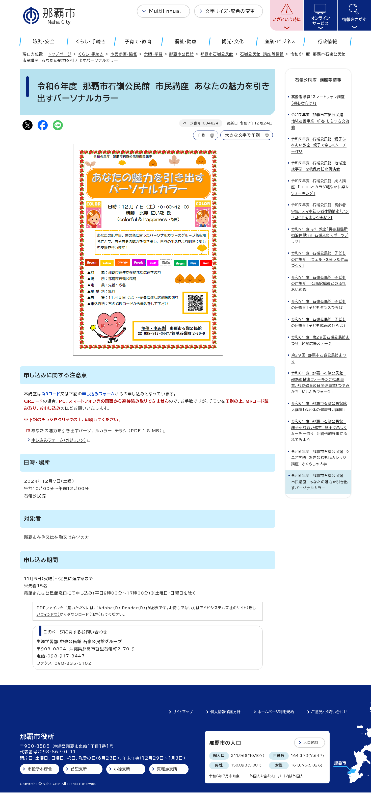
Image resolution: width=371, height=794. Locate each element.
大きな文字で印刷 (242, 135)
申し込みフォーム (58, 440)
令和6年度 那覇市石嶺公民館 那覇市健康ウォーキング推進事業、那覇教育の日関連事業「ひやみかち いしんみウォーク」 (320, 382)
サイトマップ (183, 712)
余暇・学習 (153, 54)
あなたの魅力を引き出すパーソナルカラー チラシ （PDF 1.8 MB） (96, 431)
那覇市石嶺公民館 (217, 54)
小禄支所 (122, 769)
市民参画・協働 (123, 54)
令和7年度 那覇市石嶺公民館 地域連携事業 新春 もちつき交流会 (320, 121)
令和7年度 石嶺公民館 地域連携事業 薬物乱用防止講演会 (318, 166)
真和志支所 (167, 769)
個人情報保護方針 (225, 712)
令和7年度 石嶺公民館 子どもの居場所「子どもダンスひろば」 (318, 304)
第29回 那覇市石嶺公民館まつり (319, 358)
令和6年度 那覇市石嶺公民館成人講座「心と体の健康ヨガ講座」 (319, 406)
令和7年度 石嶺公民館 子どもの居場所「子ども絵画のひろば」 (318, 322)
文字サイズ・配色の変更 (230, 11)
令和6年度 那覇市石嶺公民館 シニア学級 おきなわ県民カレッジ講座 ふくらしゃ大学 (320, 458)
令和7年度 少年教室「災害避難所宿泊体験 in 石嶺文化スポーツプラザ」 (319, 235)
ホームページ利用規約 (276, 712)
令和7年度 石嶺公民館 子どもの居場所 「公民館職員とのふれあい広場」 (318, 283)
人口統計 (311, 742)
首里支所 (79, 769)
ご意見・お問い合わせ (329, 712)
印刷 (201, 135)
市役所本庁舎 (40, 769)
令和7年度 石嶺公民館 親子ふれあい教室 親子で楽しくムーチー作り (319, 145)
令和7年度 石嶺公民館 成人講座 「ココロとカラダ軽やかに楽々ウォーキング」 (320, 187)
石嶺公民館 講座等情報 (262, 54)
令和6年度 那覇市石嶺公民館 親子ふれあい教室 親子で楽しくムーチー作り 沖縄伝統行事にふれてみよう (319, 430)
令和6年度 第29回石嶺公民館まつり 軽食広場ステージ (320, 340)
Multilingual (165, 11)
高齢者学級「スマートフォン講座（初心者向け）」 (318, 100)
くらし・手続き (90, 54)
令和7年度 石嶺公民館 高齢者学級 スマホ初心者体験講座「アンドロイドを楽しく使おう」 (320, 211)
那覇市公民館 (181, 54)
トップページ (59, 54)
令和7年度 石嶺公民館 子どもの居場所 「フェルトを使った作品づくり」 (319, 259)
